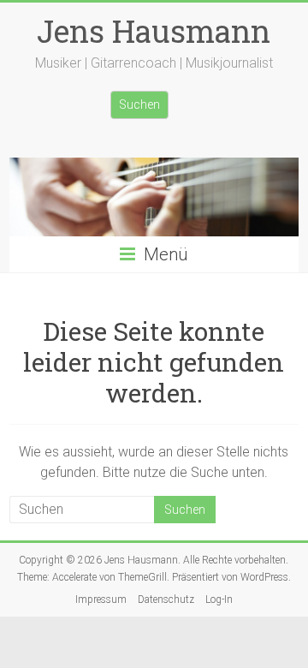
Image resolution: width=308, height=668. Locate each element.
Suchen (139, 104)
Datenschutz (166, 599)
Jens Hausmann (153, 30)
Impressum (101, 599)
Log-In (219, 599)
